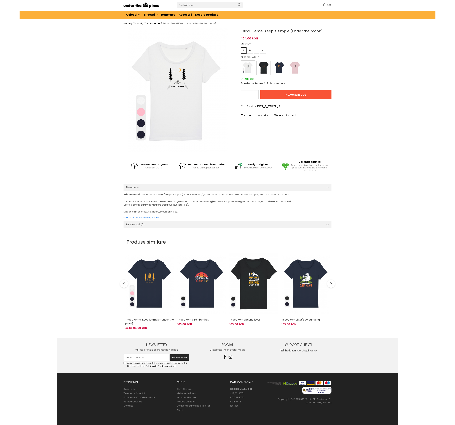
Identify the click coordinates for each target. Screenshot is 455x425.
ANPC (180, 410)
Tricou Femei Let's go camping (301, 319)
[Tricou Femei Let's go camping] (306, 283)
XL (263, 50)
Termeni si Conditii (134, 393)
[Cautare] (239, 5)
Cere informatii (286, 115)
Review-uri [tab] (135, 224)
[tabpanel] (178, 90)
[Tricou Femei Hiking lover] (253, 283)
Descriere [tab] (132, 187)
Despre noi (131, 382)
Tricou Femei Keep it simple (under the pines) (149, 321)
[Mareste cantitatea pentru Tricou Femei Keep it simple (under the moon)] (256, 92)
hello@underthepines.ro (301, 350)
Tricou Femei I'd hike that (193, 319)
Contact (128, 405)
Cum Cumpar (184, 389)
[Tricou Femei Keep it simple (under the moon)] (178, 90)
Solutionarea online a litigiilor (193, 405)
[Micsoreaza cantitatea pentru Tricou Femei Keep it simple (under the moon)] (256, 97)
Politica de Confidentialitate (161, 366)
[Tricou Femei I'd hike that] (201, 283)
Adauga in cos (296, 94)
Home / (128, 23)
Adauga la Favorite (255, 115)
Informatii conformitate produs (141, 217)
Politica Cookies (133, 401)
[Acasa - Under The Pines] (141, 5)
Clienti (181, 382)
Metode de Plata (186, 393)
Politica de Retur (186, 401)
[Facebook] (225, 357)
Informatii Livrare (186, 397)
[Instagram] (230, 357)
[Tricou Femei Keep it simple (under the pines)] (149, 283)
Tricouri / (138, 23)
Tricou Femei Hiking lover (244, 319)
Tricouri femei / (153, 23)
